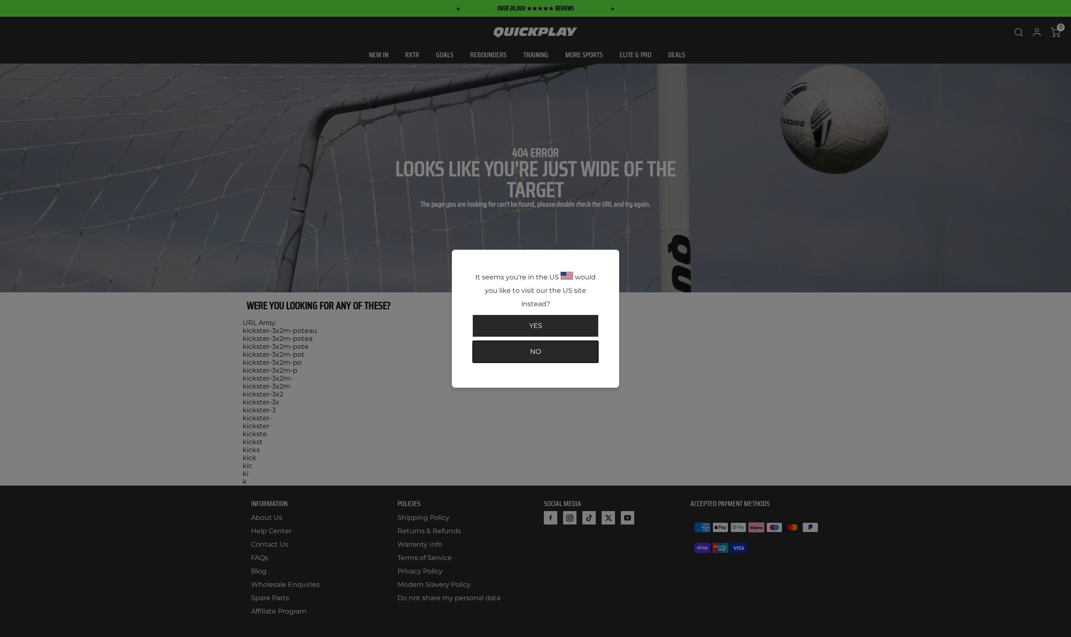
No (535, 352)
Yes (535, 326)
